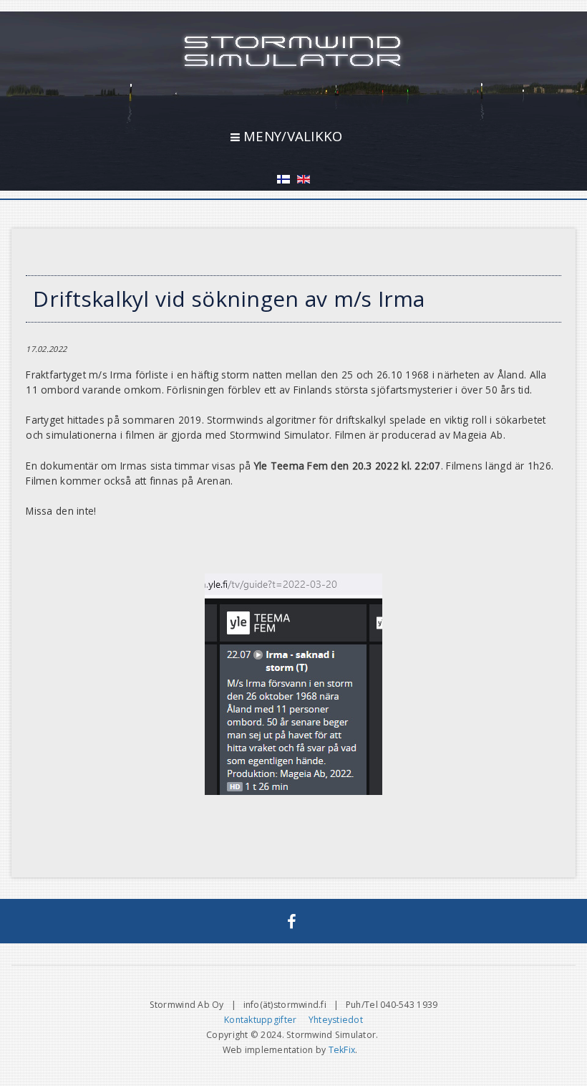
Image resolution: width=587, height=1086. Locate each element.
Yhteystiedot (336, 1020)
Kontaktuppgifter (260, 1020)
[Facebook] (292, 921)
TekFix (342, 1050)
